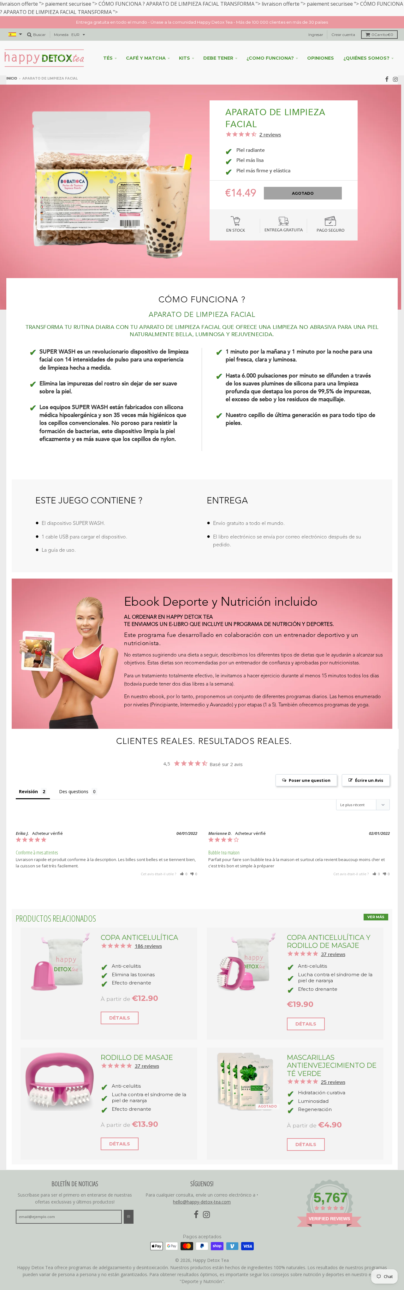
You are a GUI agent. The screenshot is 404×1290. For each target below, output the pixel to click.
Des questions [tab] (73, 781)
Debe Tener (218, 47)
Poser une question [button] (309, 769)
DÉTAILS (119, 1007)
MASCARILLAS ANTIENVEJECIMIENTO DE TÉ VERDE (332, 1055)
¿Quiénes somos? (366, 47)
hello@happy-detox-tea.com (202, 1191)
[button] (183, 863)
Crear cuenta (343, 23)
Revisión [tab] (28, 781)
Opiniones (320, 47)
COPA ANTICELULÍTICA (139, 927)
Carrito (382, 23)
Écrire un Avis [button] (369, 769)
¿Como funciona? (270, 47)
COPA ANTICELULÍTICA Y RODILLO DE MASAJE (329, 931)
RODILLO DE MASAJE (137, 1047)
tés (108, 47)
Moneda (61, 24)
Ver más (375, 906)
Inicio (11, 68)
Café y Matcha (146, 47)
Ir (128, 1206)
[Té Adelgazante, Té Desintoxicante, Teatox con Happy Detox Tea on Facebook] (387, 68)
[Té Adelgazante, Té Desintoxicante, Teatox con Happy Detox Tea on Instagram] (395, 68)
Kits (184, 47)
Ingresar (315, 23)
